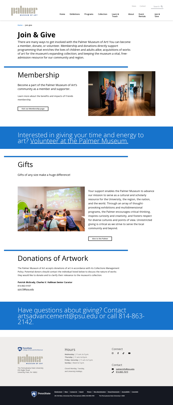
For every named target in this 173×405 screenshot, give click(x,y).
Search (81, 392)
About (131, 14)
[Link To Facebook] (118, 353)
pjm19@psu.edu (26, 289)
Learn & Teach (115, 15)
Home (62, 14)
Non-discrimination (100, 392)
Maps (66, 392)
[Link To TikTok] (123, 353)
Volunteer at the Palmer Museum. (79, 140)
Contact (143, 6)
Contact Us (73, 392)
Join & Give (157, 15)
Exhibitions (75, 14)
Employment (58, 392)
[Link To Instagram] (112, 353)
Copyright (135, 392)
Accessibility (126, 392)
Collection (102, 14)
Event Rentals (142, 15)
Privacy (89, 392)
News (134, 6)
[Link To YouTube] (129, 353)
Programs (88, 14)
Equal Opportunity (114, 392)
